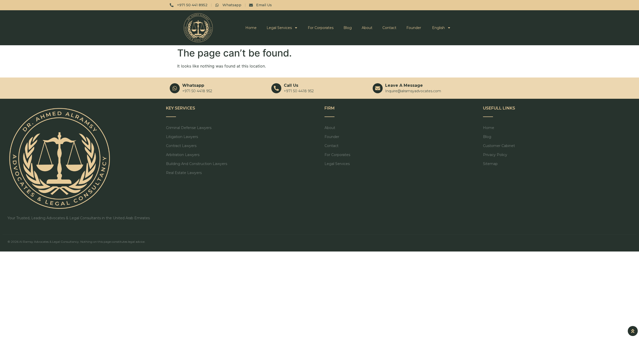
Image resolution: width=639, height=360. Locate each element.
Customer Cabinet (499, 146)
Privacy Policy (495, 154)
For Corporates (320, 28)
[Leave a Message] (378, 88)
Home (251, 28)
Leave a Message (404, 85)
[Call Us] (276, 88)
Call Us (291, 85)
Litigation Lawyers (182, 136)
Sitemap (490, 164)
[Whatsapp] (175, 88)
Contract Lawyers (181, 146)
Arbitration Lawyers (182, 154)
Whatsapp (193, 85)
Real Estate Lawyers (184, 172)
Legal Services (279, 28)
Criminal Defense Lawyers (188, 128)
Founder (413, 28)
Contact (389, 28)
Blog (347, 28)
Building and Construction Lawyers (196, 164)
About (367, 28)
